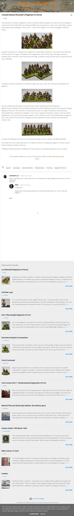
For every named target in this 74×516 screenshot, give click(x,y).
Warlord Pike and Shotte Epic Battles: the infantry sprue (24, 406)
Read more (69, 286)
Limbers (5, 474)
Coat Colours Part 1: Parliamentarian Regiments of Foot (24, 383)
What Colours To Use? (10, 451)
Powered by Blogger (38, 499)
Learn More (34, 514)
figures (8, 168)
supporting (54, 156)
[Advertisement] (37, 244)
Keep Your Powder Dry (37, 4)
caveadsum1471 (14, 176)
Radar (16, 185)
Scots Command (8, 360)
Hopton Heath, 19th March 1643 (14, 428)
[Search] (71, 4)
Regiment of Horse (60, 168)
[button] (71, 15)
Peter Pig (49, 168)
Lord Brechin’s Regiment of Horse (15, 270)
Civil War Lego (7, 292)
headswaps (16, 168)
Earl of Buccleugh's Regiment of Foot (16, 315)
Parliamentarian (39, 168)
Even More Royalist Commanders (15, 338)
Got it (43, 514)
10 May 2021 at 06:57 (26, 175)
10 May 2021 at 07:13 (25, 185)
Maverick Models (27, 168)
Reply (11, 198)
